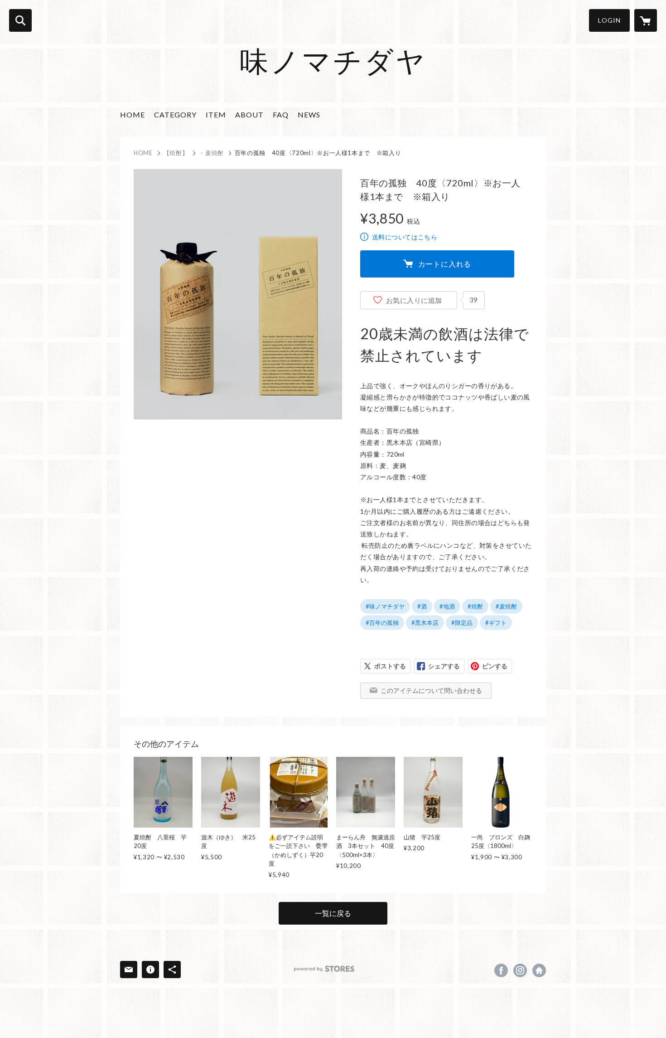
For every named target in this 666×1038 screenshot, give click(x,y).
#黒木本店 (425, 622)
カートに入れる (445, 263)
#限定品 (462, 622)
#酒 (422, 606)
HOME (132, 114)
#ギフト (496, 622)
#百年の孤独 (382, 622)
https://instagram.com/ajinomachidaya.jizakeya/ (520, 970)
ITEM (216, 114)
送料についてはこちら (404, 237)
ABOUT (249, 114)
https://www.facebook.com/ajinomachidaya (501, 970)
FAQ (281, 114)
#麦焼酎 (506, 606)
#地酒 (447, 606)
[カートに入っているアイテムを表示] (645, 20)
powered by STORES (324, 968)
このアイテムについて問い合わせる (431, 690)
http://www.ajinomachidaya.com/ (539, 970)
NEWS (309, 114)
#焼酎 (475, 606)
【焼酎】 (176, 152)
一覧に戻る (333, 913)
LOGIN (609, 20)
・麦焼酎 (211, 152)
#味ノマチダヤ (385, 606)
